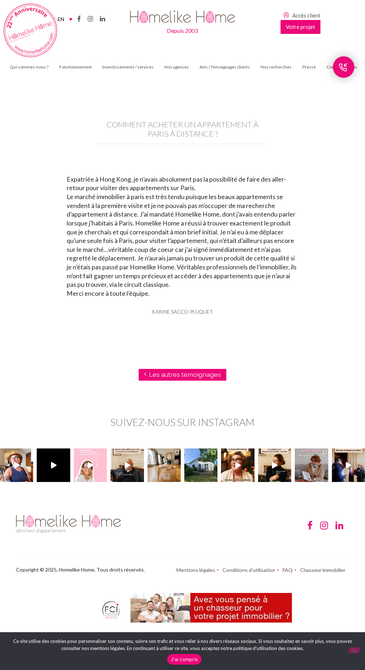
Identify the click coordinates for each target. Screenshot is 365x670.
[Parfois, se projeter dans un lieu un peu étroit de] (311, 465)
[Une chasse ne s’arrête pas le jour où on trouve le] (274, 465)
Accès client (306, 15)
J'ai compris (184, 659)
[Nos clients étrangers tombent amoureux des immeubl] (237, 465)
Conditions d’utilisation (248, 570)
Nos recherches (276, 67)
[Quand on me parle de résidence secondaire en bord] (90, 465)
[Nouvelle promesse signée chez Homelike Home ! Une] (200, 465)
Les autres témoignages (185, 374)
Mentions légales (195, 570)
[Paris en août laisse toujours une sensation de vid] (16, 465)
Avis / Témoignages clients (225, 67)
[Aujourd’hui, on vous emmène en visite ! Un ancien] (53, 465)
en (61, 19)
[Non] (354, 650)
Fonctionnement (75, 67)
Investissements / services (128, 67)
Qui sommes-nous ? (29, 67)
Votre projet (300, 27)
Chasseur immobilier (322, 570)
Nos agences (176, 67)
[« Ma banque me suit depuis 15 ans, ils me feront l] (127, 465)
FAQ (288, 570)
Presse (309, 67)
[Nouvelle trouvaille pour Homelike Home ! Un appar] (164, 465)
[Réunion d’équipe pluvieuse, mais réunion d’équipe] (348, 465)
